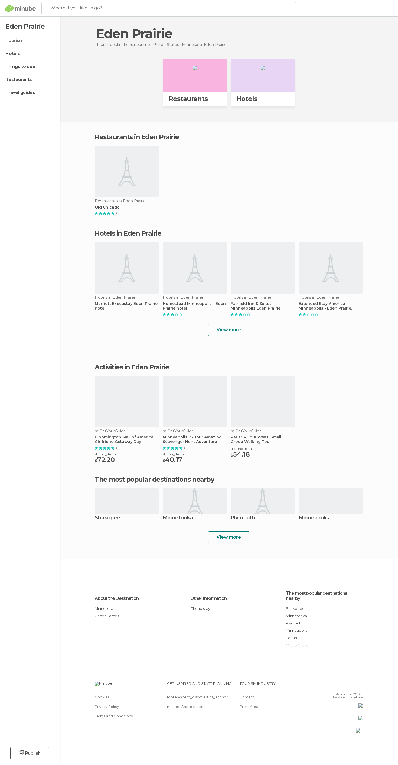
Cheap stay (200, 608)
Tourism (14, 40)
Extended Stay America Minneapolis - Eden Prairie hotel (325, 306)
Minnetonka (178, 518)
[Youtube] (359, 686)
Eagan (291, 638)
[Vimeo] (350, 686)
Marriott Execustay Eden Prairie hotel (126, 306)
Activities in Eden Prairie (132, 367)
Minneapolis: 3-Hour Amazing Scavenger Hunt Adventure (192, 439)
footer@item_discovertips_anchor (197, 697)
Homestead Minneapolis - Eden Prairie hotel (194, 306)
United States (107, 616)
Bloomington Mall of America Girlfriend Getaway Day (124, 439)
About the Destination (117, 598)
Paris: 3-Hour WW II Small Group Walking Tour (256, 439)
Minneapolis (314, 518)
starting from (105, 454)
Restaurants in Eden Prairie (137, 137)
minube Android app (185, 706)
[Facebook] (332, 686)
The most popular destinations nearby (154, 479)
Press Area (249, 706)
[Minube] (20, 8)
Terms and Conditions (114, 716)
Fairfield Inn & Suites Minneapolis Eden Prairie (255, 306)
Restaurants (18, 79)
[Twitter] (341, 686)
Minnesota (104, 608)
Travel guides (20, 92)
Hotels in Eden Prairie (128, 233)
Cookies (102, 697)
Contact (247, 697)
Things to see (20, 66)
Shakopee (107, 518)
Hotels (12, 53)
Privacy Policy (107, 706)
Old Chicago (107, 207)
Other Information (208, 598)
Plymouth (243, 518)
